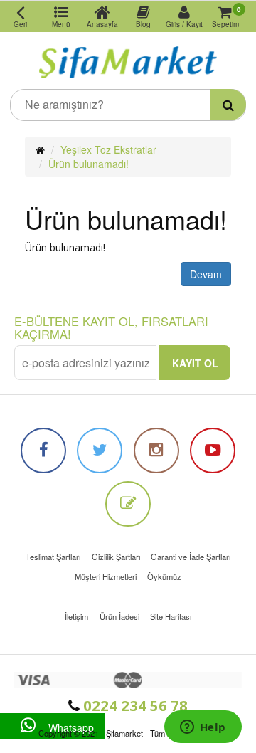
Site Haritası (170, 616)
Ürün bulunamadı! (88, 164)
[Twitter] (99, 450)
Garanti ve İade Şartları (190, 556)
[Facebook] (43, 450)
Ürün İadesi (119, 616)
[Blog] (128, 504)
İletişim (76, 616)
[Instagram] (156, 450)
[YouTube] (212, 450)
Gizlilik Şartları (116, 556)
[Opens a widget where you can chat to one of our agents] (203, 728)
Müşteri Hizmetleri (106, 576)
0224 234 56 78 (134, 705)
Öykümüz (164, 576)
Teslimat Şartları (53, 556)
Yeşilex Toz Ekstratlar (108, 149)
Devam (206, 274)
